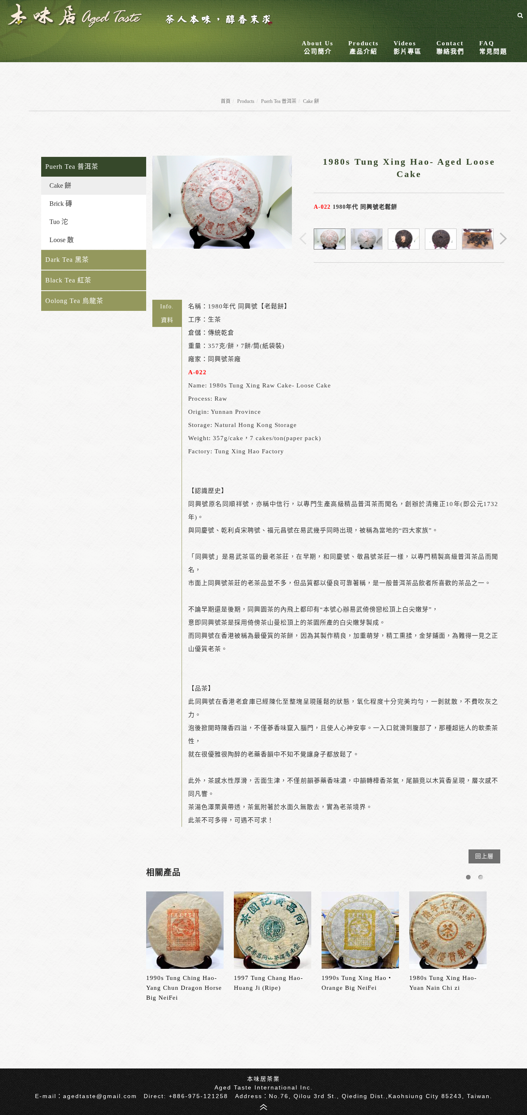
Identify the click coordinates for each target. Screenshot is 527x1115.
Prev (303, 239)
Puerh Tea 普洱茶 (278, 101)
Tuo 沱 (58, 221)
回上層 (484, 856)
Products (245, 101)
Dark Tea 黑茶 (67, 259)
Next (504, 239)
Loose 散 (61, 239)
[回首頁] (139, 15)
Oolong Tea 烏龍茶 (74, 300)
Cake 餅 (311, 101)
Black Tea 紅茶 (68, 280)
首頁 (226, 101)
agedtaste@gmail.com (100, 1096)
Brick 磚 (60, 203)
